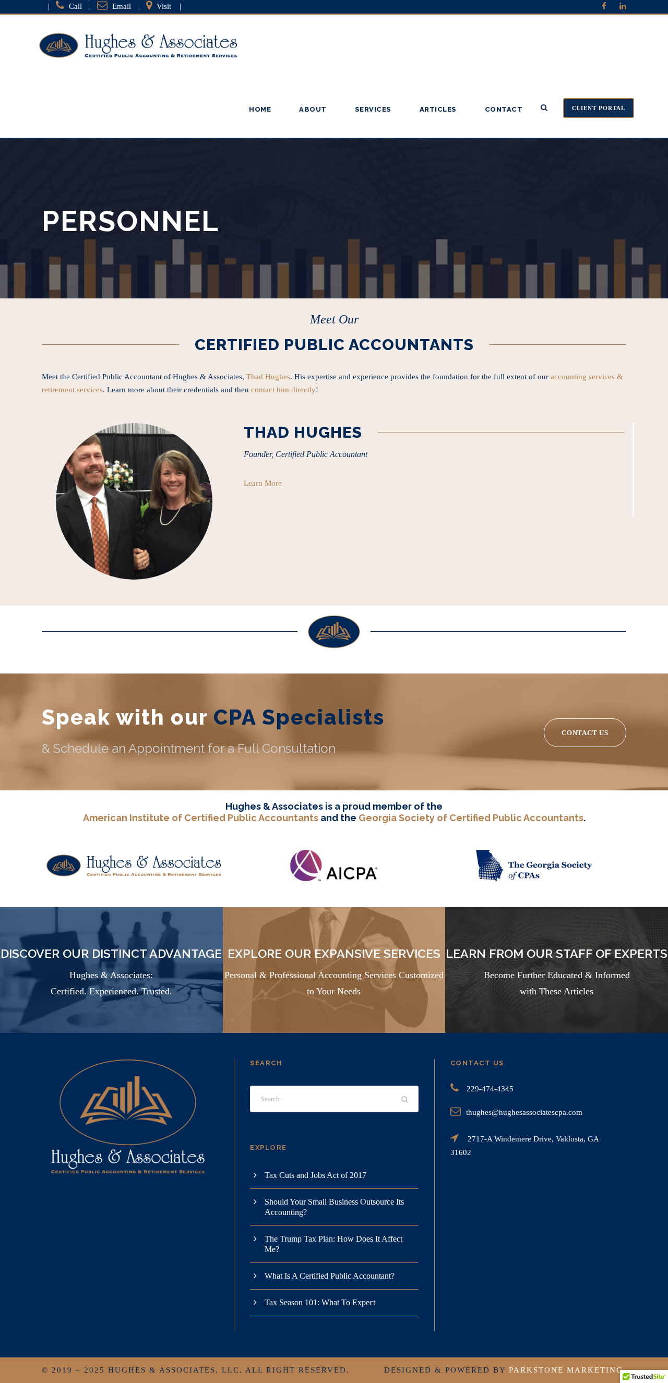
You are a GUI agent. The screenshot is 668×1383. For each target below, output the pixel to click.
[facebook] (604, 6)
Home (260, 109)
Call (75, 6)
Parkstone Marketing (566, 1370)
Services (373, 109)
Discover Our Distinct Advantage (111, 953)
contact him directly (283, 390)
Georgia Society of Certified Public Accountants (471, 817)
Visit (164, 6)
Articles (438, 109)
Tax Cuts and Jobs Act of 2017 (315, 1175)
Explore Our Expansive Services (334, 953)
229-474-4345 (490, 1089)
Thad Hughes (268, 376)
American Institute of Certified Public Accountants (200, 817)
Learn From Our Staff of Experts (556, 953)
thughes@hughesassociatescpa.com (524, 1112)
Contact (504, 109)
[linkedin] (622, 6)
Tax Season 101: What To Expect (320, 1302)
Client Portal (598, 108)
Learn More (263, 483)
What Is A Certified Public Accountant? (330, 1275)
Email (121, 6)
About (313, 109)
